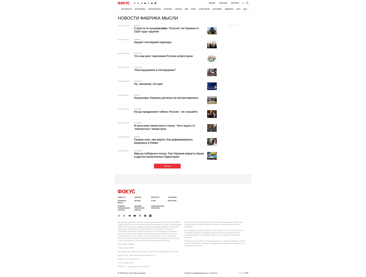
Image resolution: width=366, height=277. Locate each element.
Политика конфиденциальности (196, 273)
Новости (121, 197)
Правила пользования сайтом (124, 208)
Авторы (137, 201)
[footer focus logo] (126, 191)
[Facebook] (134, 3)
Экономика (217, 9)
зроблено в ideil (244, 273)
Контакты (214, 273)
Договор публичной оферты (139, 208)
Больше (167, 166)
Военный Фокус (154, 9)
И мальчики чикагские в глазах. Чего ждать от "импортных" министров (164, 127)
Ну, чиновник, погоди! (148, 83)
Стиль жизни (204, 9)
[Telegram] (141, 3)
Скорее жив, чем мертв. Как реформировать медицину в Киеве (163, 141)
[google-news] (145, 215)
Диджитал (229, 9)
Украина (178, 9)
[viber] (140, 215)
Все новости (126, 9)
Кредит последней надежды (153, 42)
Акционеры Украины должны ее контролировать (166, 97)
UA (243, 3)
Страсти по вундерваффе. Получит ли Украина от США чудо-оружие (166, 30)
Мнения (212, 3)
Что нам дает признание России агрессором (163, 56)
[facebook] (119, 215)
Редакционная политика (157, 207)
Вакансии (172, 201)
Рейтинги (235, 3)
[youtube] (134, 215)
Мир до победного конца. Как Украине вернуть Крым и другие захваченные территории (169, 155)
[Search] (247, 2)
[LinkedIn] (155, 3)
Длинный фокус (122, 202)
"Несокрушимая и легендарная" (155, 70)
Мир (186, 9)
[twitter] (124, 215)
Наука (193, 9)
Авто (238, 9)
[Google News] (152, 3)
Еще (244, 9)
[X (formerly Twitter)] (138, 3)
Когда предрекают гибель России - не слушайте (165, 111)
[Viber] (148, 3)
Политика (168, 9)
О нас (153, 201)
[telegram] (129, 215)
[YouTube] (145, 3)
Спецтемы (223, 3)
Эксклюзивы (140, 9)
